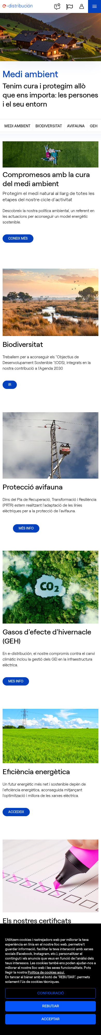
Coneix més (18, 238)
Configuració (50, 993)
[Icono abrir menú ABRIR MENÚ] (94, 6)
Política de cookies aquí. (46, 972)
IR (9, 385)
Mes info (15, 681)
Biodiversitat (48, 126)
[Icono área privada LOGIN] (81, 6)
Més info (26, 528)
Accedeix (16, 812)
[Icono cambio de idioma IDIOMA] (69, 6)
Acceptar (50, 1019)
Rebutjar (50, 1006)
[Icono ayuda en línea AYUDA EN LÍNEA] (57, 6)
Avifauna (76, 126)
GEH (93, 126)
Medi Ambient (17, 126)
